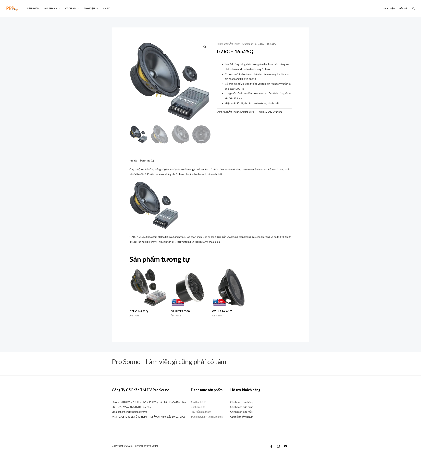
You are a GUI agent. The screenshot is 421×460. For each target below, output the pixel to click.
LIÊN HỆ (403, 8)
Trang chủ (222, 43)
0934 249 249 (143, 406)
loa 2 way (267, 111)
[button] (58, 8)
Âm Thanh (234, 43)
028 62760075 (126, 406)
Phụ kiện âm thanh (201, 411)
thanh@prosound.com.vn (133, 411)
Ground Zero (249, 43)
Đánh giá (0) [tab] (147, 160)
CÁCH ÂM (70, 8)
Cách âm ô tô (198, 406)
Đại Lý (106, 8)
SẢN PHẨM (33, 8)
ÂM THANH (50, 8)
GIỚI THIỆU (389, 8)
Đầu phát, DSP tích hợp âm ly (207, 416)
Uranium (277, 111)
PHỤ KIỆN (89, 8)
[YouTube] (285, 446)
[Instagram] (278, 446)
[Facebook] (271, 446)
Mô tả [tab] (133, 160)
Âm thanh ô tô (198, 401)
